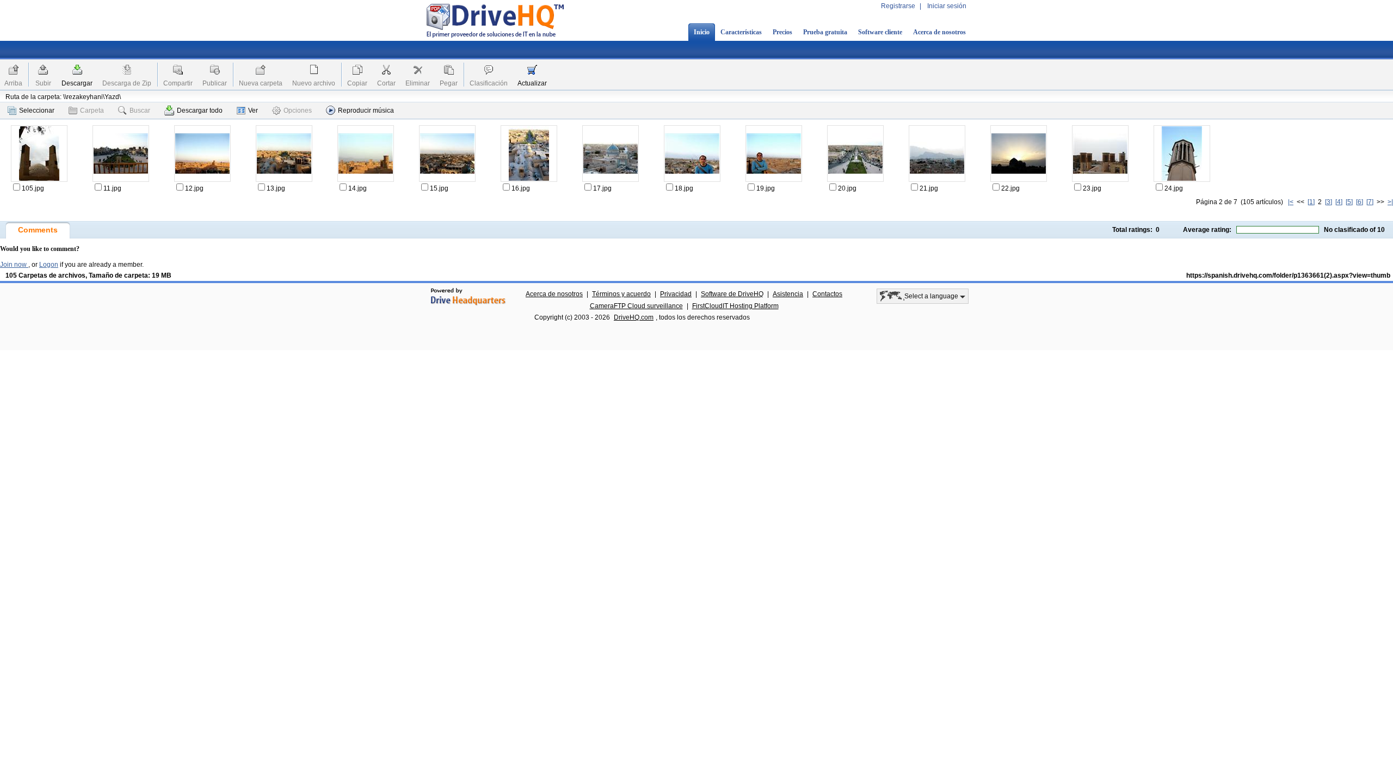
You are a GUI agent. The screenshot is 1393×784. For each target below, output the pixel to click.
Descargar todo (200, 110)
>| (1390, 202)
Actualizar (532, 83)
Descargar (77, 83)
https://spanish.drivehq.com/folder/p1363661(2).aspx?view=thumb (1288, 275)
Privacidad (676, 294)
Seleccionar (36, 110)
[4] (1338, 202)
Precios (782, 32)
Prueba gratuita (825, 32)
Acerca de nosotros (939, 32)
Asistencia (788, 294)
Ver (253, 110)
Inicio (702, 32)
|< (1290, 202)
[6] (1359, 202)
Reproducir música (366, 110)
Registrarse (898, 6)
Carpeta (92, 110)
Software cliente (880, 32)
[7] (1369, 202)
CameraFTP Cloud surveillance (636, 306)
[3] (1328, 202)
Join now (14, 264)
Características (741, 32)
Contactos (827, 294)
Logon (48, 264)
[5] (1349, 202)
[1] (1311, 202)
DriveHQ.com (634, 317)
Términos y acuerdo (621, 294)
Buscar (140, 110)
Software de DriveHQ (732, 294)
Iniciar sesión (946, 6)
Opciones (297, 110)
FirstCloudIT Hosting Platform (735, 306)
